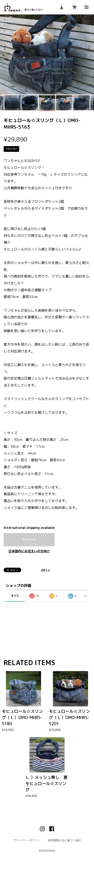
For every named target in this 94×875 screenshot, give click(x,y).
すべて (15, 596)
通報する (45, 570)
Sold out (29, 539)
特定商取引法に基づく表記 (64, 840)
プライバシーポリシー (27, 840)
